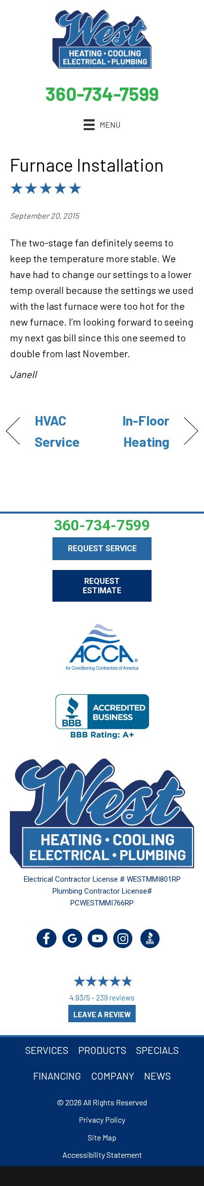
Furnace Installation (87, 164)
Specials (157, 1050)
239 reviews (115, 997)
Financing (57, 1076)
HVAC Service (57, 430)
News (157, 1076)
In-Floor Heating (138, 430)
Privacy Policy (102, 1119)
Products (102, 1050)
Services (46, 1050)
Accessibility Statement (102, 1154)
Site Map (102, 1137)
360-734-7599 (102, 93)
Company (112, 1076)
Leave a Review (102, 1014)
